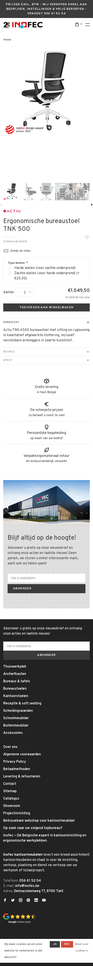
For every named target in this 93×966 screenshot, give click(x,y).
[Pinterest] (28, 901)
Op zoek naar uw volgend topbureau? (32, 828)
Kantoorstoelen (15, 696)
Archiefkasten (14, 674)
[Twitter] (12, 901)
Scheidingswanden (18, 711)
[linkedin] (36, 901)
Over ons (10, 747)
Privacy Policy (14, 762)
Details (9, 351)
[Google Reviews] (19, 922)
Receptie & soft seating (22, 703)
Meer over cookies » (82, 948)
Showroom (11, 806)
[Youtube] (44, 901)
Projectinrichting (16, 813)
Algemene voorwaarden (22, 754)
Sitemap (10, 791)
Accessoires (13, 733)
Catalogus (11, 799)
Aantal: (8, 292)
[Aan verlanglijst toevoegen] (87, 238)
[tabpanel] (46, 93)
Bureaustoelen (15, 689)
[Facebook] (5, 901)
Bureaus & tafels (16, 681)
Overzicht (11, 322)
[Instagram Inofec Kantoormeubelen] (20, 901)
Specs (7, 360)
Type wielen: (17, 263)
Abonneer (22, 588)
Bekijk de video (20, 251)
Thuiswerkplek (14, 667)
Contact (9, 784)
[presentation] (12, 191)
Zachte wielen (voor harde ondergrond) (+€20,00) (47, 276)
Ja (55, 944)
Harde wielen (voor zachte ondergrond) (44, 268)
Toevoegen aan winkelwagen (46, 307)
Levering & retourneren (21, 776)
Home (7, 40)
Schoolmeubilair (16, 718)
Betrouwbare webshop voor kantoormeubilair (39, 821)
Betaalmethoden (16, 769)
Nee (67, 944)
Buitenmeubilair (16, 725)
